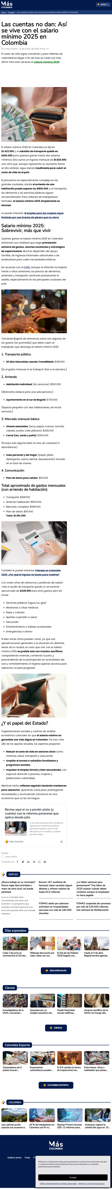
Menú (103, 4)
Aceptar (73, 1177)
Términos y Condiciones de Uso (91, 1183)
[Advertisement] (91, 59)
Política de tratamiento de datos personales (58, 1183)
